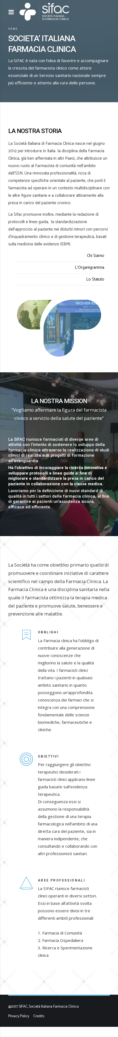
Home (13, 28)
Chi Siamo (95, 255)
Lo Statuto (95, 279)
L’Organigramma (89, 267)
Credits (38, 1016)
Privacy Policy (18, 1016)
